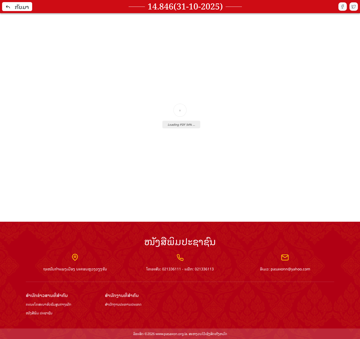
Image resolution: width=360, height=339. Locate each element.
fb (342, 6)
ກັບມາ (22, 6)
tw (353, 6)
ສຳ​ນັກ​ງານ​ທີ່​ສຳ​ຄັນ (122, 295)
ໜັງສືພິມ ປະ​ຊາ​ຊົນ (39, 313)
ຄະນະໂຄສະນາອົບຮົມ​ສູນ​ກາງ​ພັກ (48, 304)
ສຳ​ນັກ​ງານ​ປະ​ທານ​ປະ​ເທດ (123, 304)
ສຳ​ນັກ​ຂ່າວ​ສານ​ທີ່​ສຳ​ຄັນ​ (47, 295)
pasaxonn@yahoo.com (290, 269)
